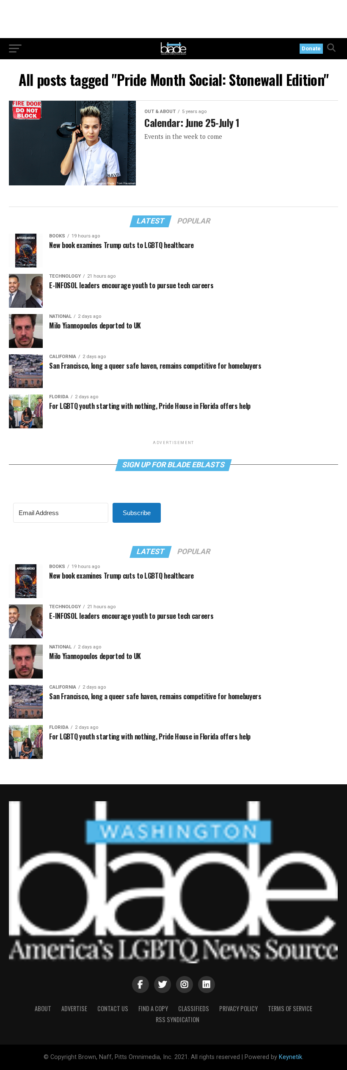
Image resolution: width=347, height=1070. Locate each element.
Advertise (74, 1008)
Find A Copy (153, 1008)
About (43, 1008)
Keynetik (290, 1057)
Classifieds (193, 1008)
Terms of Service (290, 1008)
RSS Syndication (177, 1019)
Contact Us (112, 1008)
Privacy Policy (238, 1008)
